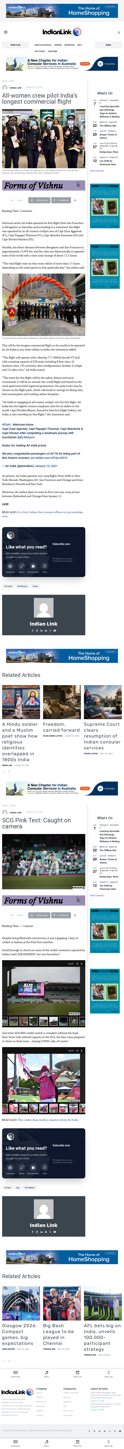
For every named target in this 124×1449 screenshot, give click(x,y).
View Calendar (97, 170)
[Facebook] (32, 630)
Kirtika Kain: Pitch (109, 151)
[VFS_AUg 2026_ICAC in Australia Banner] (62, 64)
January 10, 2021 (46, 466)
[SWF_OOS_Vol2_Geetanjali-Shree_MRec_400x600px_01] (105, 206)
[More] (75, 200)
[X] (50, 630)
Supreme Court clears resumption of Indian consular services (102, 736)
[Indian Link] (62, 32)
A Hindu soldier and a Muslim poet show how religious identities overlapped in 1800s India (20, 742)
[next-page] (9, 772)
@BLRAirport (25, 437)
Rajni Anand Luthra (52, 736)
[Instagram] (37, 630)
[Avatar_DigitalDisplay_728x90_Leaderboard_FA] (43, 185)
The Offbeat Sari (108, 125)
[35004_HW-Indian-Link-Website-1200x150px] (62, 11)
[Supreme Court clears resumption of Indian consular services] (103, 702)
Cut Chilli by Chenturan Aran (108, 162)
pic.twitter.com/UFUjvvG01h (49, 458)
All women (22, 586)
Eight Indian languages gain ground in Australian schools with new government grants (106, 1395)
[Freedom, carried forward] (62, 702)
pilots (35, 586)
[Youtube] (55, 630)
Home (5, 81)
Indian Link (15, 88)
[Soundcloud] (46, 630)
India (12, 81)
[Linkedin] (41, 630)
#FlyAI (6, 424)
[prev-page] (4, 772)
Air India (8, 586)
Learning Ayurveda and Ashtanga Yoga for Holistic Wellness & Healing (110, 111)
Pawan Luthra (91, 754)
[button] (118, 32)
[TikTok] (110, 1431)
